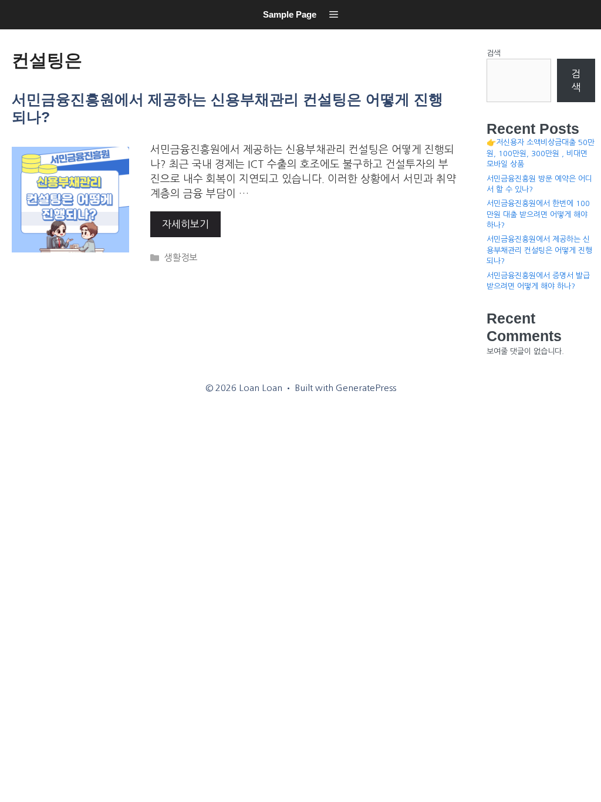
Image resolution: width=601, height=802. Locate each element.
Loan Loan (15, 32)
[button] (334, 14)
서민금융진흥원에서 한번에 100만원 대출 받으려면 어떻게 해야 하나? (538, 214)
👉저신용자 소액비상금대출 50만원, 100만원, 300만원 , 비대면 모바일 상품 (541, 153)
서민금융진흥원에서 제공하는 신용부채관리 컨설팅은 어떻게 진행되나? (539, 249)
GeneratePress (366, 387)
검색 (494, 53)
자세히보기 (185, 224)
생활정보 (180, 257)
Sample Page (289, 14)
